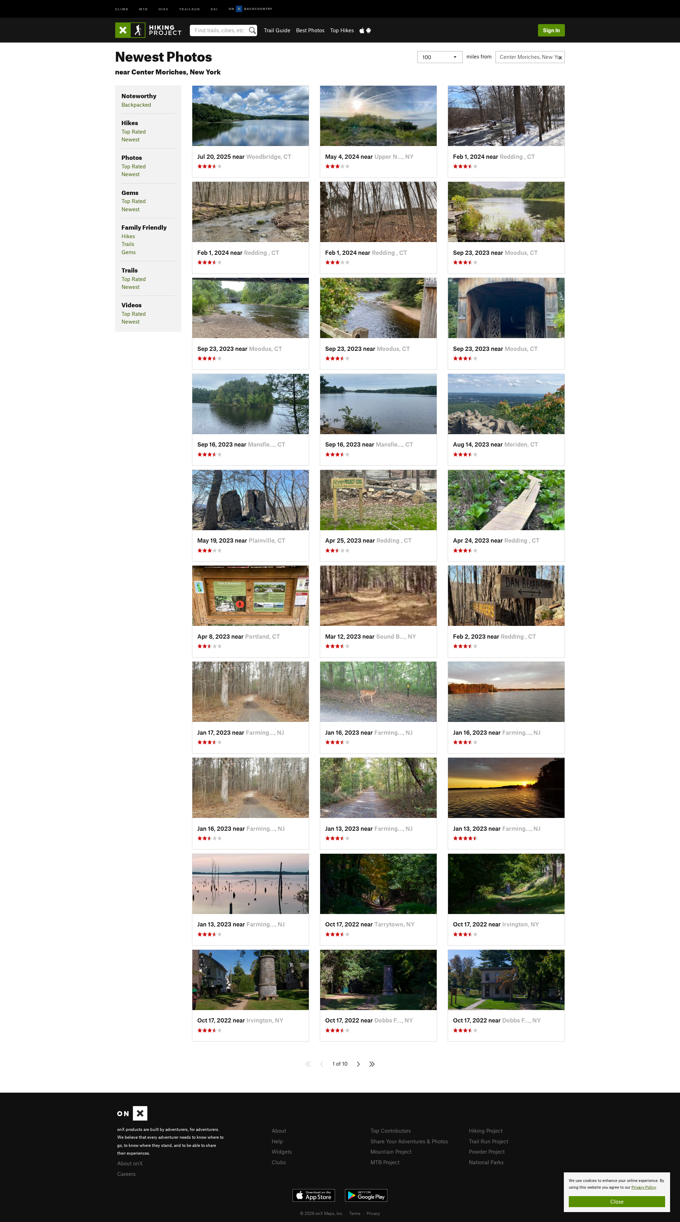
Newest (130, 139)
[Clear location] (560, 57)
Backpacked (136, 104)
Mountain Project (391, 1151)
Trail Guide (277, 30)
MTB (143, 8)
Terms (355, 1213)
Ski (214, 8)
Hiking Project (486, 1130)
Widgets (282, 1151)
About (279, 1130)
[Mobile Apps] (365, 30)
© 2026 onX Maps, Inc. (321, 1213)
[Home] (151, 30)
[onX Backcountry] (250, 9)
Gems (128, 252)
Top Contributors (390, 1130)
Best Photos (310, 30)
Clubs (279, 1162)
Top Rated (133, 131)
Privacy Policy (643, 1187)
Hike (164, 8)
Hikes (128, 236)
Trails (127, 244)
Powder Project (487, 1151)
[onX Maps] (132, 1118)
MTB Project (385, 1162)
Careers (126, 1174)
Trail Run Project (488, 1141)
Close (617, 1201)
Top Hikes (342, 30)
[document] (617, 1192)
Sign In (551, 30)
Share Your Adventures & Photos (409, 1141)
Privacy (373, 1213)
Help (277, 1141)
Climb (122, 8)
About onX (130, 1163)
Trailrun (189, 8)
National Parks (486, 1162)
